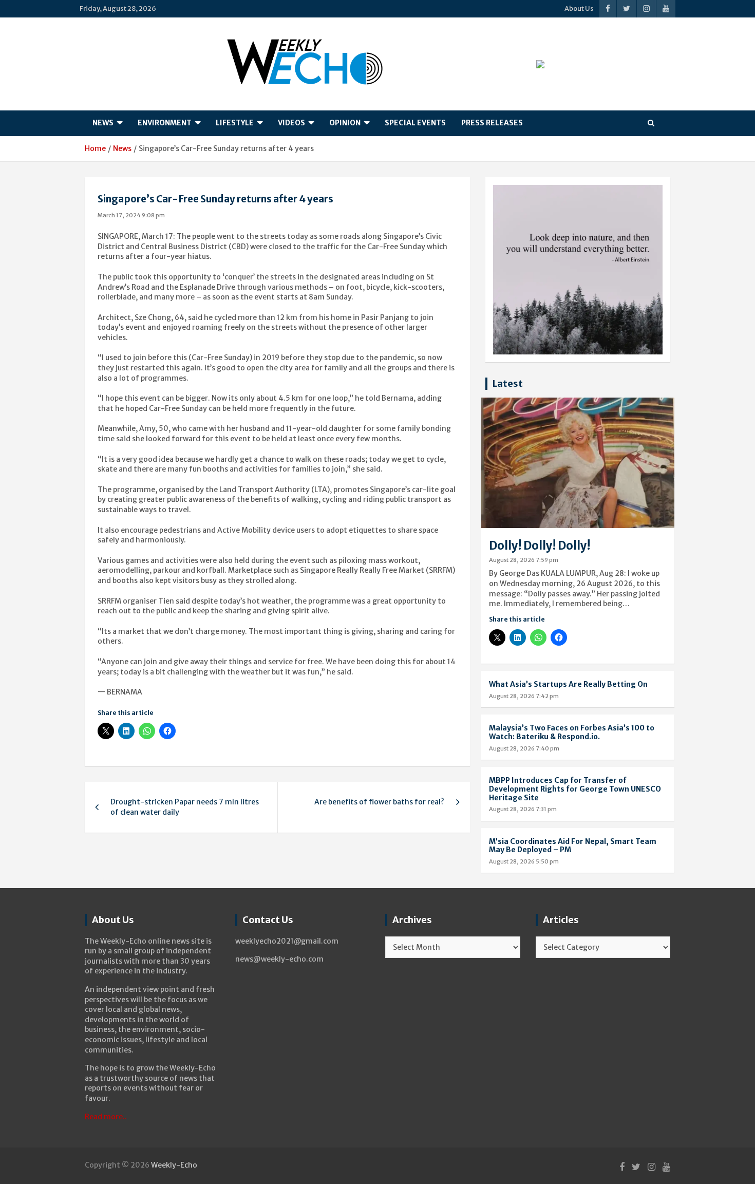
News (103, 122)
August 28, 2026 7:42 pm (524, 696)
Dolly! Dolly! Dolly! (539, 545)
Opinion (345, 122)
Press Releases (492, 122)
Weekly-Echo (174, 1165)
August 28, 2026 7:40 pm (524, 748)
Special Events (415, 122)
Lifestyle (235, 122)
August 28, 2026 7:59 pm (523, 559)
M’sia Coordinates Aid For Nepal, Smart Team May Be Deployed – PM (572, 846)
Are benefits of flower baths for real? (379, 801)
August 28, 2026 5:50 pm (524, 861)
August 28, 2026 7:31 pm (523, 809)
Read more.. (106, 1116)
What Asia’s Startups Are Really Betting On (568, 684)
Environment (165, 122)
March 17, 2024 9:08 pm (131, 215)
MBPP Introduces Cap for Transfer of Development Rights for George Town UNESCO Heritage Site (575, 789)
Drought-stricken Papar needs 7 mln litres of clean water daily (184, 807)
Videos (291, 122)
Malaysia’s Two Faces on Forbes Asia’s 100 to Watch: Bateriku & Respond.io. (571, 732)
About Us (579, 8)
